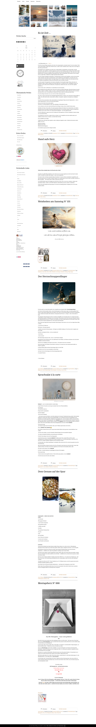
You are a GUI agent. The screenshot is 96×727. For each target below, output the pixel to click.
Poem (63, 370)
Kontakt (27, 1)
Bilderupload (19, 231)
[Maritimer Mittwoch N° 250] (24, 21)
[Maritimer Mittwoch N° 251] (24, 10)
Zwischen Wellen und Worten (20, 247)
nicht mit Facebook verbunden (41, 130)
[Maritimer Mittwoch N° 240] (57, 7)
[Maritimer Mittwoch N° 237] (72, 10)
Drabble (18, 178)
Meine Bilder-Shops (19, 139)
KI (77, 368)
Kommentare (54, 133)
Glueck (44, 196)
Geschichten (59, 370)
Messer (53, 712)
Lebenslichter (18, 238)
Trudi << (50, 63)
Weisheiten (40, 271)
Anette (43, 682)
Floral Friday (19, 207)
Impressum (32, 1)
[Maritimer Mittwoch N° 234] (74, 18)
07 (29, 54)
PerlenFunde (18, 123)
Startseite (18, 1)
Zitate (45, 271)
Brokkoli (45, 578)
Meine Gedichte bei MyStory (21, 172)
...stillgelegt (40, 262)
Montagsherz (40, 712)
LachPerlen (18, 111)
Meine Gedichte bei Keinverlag (21, 174)
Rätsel (18, 229)
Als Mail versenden (62, 130)
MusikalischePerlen (19, 119)
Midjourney (40, 370)
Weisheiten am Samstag (56, 271)
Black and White (19, 182)
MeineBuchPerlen (19, 115)
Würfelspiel (18, 215)
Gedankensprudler (18, 245)
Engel (72, 271)
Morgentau (17, 244)
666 (60, 712)
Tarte (48, 578)
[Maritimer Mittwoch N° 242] (51, 7)
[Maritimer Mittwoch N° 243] (45, 24)
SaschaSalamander (18, 246)
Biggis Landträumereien (20, 184)
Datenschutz (38, 1)
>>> (35, 47)
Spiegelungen (19, 211)
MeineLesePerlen (19, 117)
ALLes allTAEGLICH (19, 240)
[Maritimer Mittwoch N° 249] (39, 13)
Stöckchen (18, 127)
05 (23, 54)
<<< (17, 47)
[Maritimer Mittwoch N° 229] (74, 24)
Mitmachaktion (40, 134)
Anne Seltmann (40, 133)
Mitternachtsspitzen (18, 239)
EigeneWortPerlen (71, 368)
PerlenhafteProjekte (69, 133)
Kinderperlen (19, 107)
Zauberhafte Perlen (19, 129)
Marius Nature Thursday (20, 209)
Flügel (69, 271)
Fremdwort (51, 466)
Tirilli (17, 241)
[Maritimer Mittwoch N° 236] (69, 18)
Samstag (66, 271)
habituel (47, 466)
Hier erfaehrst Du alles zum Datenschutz (55, 725)
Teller (58, 712)
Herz (44, 712)
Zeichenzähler (19, 225)
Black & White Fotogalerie (20, 137)
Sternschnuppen (53, 370)
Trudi (78, 133)
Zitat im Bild (49, 271)
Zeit (76, 133)
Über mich (18, 141)
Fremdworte (55, 466)
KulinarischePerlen (71, 577)
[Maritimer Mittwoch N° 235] (69, 24)
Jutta (43, 271)
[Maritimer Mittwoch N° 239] (63, 7)
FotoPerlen (18, 103)
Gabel (55, 712)
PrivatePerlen (19, 125)
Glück (41, 196)
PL (59, 133)
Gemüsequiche (40, 578)
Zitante (17, 237)
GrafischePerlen (19, 105)
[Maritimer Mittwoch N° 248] (33, 24)
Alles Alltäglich (19, 180)
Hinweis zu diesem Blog (20, 135)
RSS (58, 270)
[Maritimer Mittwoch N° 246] (39, 24)
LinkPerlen (18, 113)
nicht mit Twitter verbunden (51, 130)
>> (48, 63)
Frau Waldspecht (48, 712)
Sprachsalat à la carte (41, 466)
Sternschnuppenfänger (46, 370)
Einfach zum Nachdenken (19, 248)
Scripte (18, 219)
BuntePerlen (18, 99)
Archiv (23, 1)
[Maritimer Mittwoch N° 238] (57, 18)
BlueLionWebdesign (22, 251)
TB (58, 133)
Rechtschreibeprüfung (20, 223)
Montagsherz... (40, 692)
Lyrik (65, 370)
